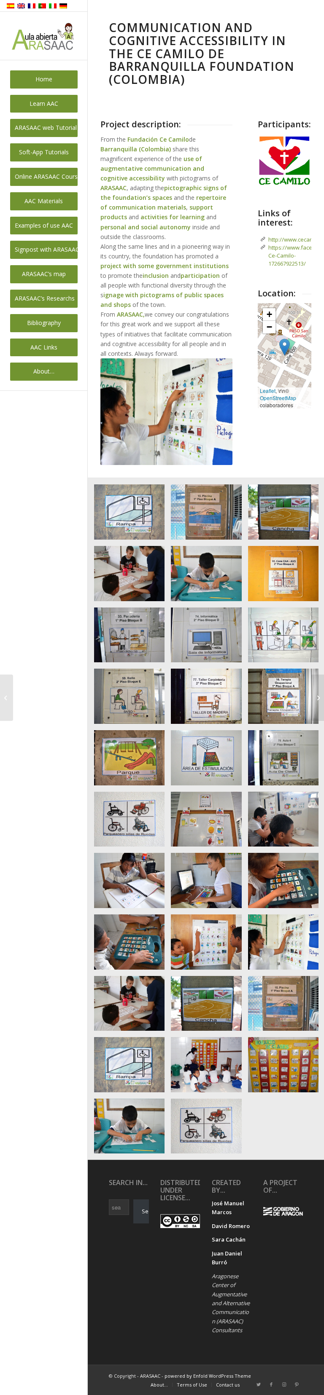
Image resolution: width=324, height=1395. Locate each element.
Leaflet (267, 390)
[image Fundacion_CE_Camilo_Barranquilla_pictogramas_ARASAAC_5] (132, 945)
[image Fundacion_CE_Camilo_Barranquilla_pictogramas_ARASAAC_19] (132, 822)
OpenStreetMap (278, 397)
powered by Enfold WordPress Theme (208, 1376)
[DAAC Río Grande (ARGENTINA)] (6, 698)
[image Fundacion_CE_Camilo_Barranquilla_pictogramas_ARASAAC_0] (209, 1068)
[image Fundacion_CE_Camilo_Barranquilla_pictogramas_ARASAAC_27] (132, 515)
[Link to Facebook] (271, 1384)
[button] (284, 347)
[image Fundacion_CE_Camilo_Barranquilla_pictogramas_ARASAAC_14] (209, 699)
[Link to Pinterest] (296, 1384)
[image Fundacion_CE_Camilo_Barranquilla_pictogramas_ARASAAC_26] (209, 515)
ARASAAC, (131, 314)
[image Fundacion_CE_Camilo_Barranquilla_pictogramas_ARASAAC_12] (132, 699)
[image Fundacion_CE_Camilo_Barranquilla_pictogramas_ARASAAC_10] (209, 822)
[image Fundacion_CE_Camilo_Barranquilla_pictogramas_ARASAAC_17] (209, 761)
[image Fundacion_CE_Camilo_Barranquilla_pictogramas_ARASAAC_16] (132, 761)
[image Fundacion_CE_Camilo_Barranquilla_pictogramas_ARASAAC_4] (209, 945)
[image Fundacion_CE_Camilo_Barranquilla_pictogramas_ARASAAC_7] (209, 883)
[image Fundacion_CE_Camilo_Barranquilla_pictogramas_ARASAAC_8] (132, 883)
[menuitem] (44, 79)
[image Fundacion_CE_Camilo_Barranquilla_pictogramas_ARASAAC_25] (209, 1007)
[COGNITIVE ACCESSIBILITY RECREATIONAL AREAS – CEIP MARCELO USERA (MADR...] (317, 698)
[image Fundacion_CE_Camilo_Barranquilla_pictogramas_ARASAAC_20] (209, 638)
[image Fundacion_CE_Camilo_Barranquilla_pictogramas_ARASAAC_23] (209, 576)
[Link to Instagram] (284, 1384)
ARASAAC (113, 188)
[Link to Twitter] (258, 1384)
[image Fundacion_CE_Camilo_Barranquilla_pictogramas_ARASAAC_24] (132, 576)
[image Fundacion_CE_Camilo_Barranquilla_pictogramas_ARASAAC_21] (132, 638)
